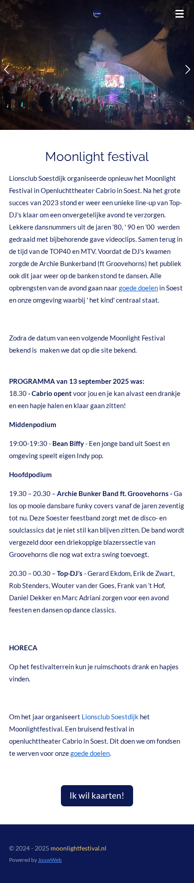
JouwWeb (50, 859)
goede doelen (138, 288)
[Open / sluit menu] (179, 14)
